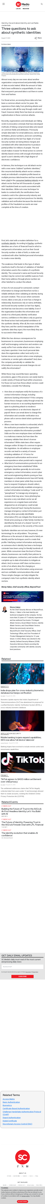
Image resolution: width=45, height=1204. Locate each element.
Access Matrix (9, 1099)
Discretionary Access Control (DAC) (17, 1124)
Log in (18, 8)
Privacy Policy (35, 972)
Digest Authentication (12, 1118)
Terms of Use (28, 972)
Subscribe (23, 976)
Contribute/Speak (12, 1185)
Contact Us (25, 1176)
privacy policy (26, 1196)
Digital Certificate (10, 1121)
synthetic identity (8, 243)
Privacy (4, 775)
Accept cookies (22, 1201)
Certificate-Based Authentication (16, 1108)
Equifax (31, 243)
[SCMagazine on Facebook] (18, 1166)
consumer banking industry (27, 180)
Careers (31, 1176)
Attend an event (21, 1185)
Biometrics (7, 1105)
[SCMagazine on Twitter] (22, 1166)
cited (8, 180)
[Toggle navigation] (3, 4)
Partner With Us (39, 1185)
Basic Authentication (11, 1102)
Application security (11, 734)
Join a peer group (30, 1185)
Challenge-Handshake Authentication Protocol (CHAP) (22, 1113)
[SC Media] (22, 4)
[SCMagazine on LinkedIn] (27, 1166)
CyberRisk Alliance (16, 1176)
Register (26, 8)
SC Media (9, 1176)
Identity (4, 23)
